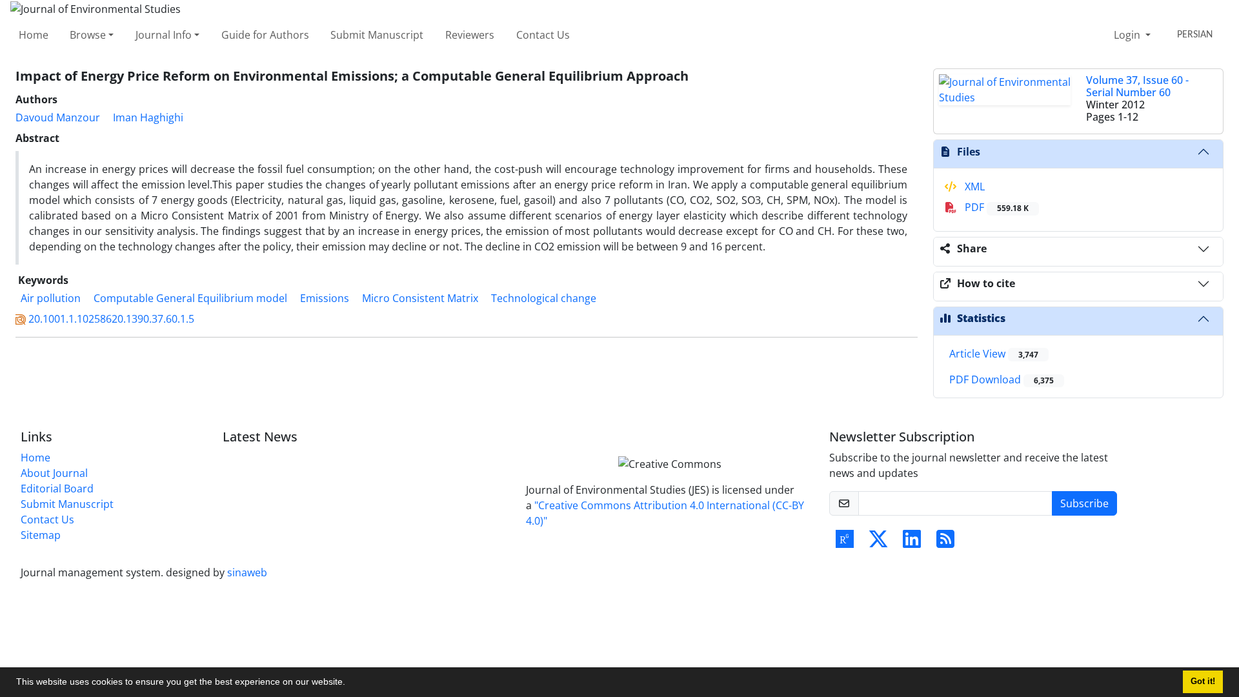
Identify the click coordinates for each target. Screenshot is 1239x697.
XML (973, 186)
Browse (88, 35)
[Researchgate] (844, 543)
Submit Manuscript (376, 35)
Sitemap (41, 535)
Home (33, 35)
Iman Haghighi (148, 117)
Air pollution (51, 298)
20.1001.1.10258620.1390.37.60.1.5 (111, 319)
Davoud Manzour (57, 117)
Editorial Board (57, 488)
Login (1128, 35)
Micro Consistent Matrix (420, 298)
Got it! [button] (1203, 681)
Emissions (324, 298)
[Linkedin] (911, 543)
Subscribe (1084, 503)
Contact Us (543, 35)
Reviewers (469, 35)
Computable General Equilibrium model (190, 298)
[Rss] (945, 543)
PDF (995, 207)
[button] (350, 683)
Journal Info (164, 35)
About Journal (54, 473)
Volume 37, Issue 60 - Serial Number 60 (1137, 86)
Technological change (543, 298)
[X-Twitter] (878, 543)
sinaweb (247, 572)
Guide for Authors (265, 35)
